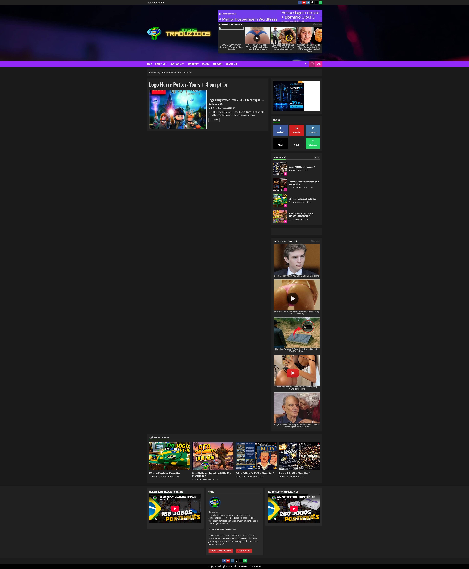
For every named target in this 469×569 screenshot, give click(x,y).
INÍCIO (149, 63)
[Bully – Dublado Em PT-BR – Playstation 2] (256, 456)
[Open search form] (306, 63)
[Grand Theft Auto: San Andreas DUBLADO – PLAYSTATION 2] (212, 456)
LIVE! (319, 63)
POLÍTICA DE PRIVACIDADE (220, 550)
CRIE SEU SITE (231, 63)
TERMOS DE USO (244, 550)
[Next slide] (318, 157)
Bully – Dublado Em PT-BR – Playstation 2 (280, 200)
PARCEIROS (217, 63)
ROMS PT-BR (160, 63)
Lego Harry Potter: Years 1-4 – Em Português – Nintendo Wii (178, 109)
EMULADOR (192, 63)
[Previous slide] (315, 157)
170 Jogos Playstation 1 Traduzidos (280, 168)
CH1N (212, 108)
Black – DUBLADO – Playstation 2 (280, 216)
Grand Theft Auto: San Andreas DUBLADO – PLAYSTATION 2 (280, 184)
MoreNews (243, 566)
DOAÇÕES (206, 63)
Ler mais (215, 120)
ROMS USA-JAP (177, 63)
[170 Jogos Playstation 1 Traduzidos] (169, 456)
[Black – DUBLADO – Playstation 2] (299, 456)
